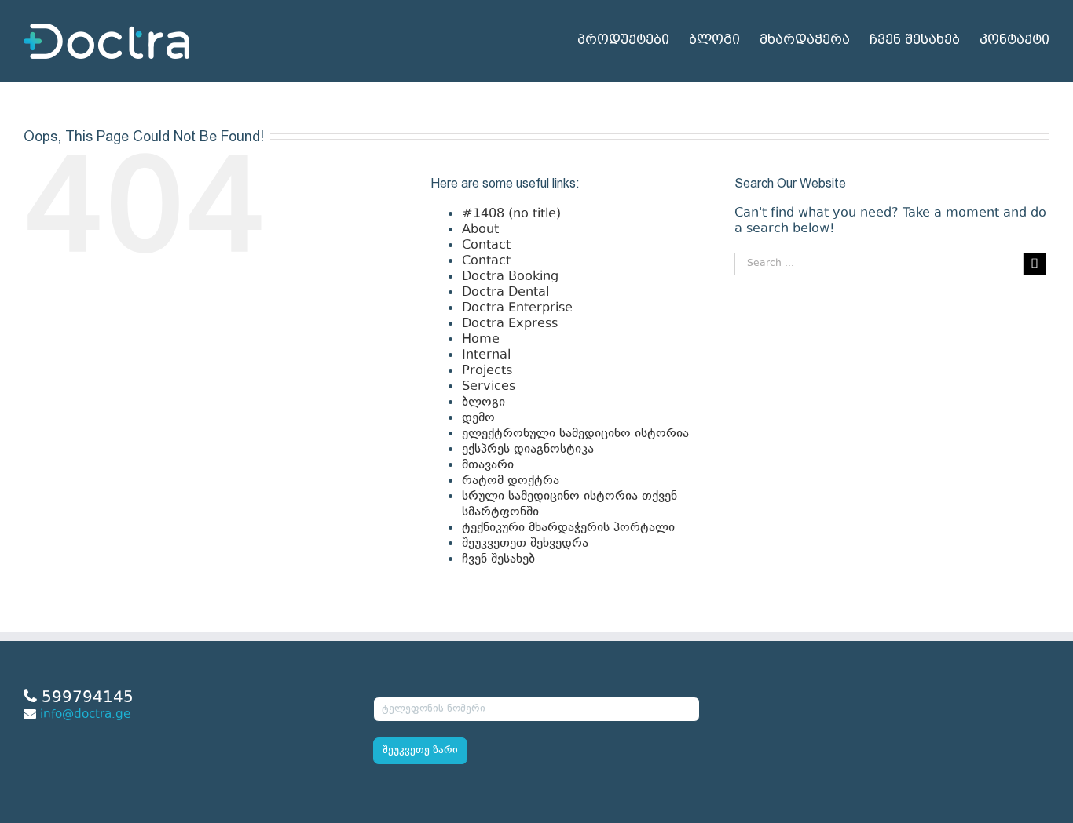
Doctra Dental (505, 292)
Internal (486, 355)
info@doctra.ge (85, 715)
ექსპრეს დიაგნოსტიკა (528, 449)
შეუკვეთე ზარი (420, 751)
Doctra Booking (510, 277)
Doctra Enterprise (517, 308)
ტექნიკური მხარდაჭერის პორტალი (568, 528)
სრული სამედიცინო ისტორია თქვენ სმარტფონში (569, 504)
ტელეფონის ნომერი (429, 686)
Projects (487, 371)
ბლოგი (483, 402)
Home (481, 339)
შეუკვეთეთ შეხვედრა (525, 543)
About (480, 229)
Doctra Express (510, 324)
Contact (486, 245)
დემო (478, 418)
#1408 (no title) (511, 214)
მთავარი (488, 465)
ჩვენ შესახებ (498, 559)
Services (488, 386)
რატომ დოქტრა (510, 481)
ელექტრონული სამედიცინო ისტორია (575, 433)
